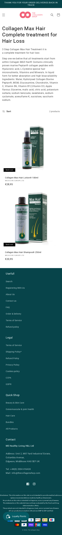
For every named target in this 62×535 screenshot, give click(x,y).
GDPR (8, 384)
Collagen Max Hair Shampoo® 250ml (23, 252)
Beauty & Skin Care (15, 403)
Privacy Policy (12, 365)
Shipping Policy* (14, 352)
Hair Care (10, 416)
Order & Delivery (13, 314)
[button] (3, 15)
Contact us (11, 301)
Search (9, 281)
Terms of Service (14, 320)
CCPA (8, 378)
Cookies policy (13, 371)
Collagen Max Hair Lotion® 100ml (21, 178)
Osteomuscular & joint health (20, 409)
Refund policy (12, 327)
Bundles (10, 422)
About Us (10, 294)
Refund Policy (12, 358)
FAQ (8, 307)
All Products (12, 429)
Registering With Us (15, 288)
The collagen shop (34, 530)
